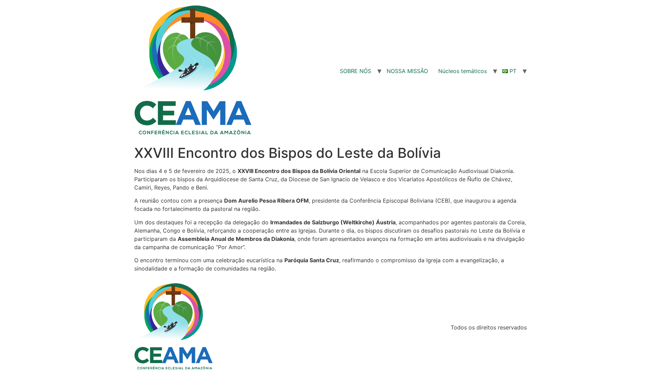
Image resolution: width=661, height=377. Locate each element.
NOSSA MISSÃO (407, 71)
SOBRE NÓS (355, 71)
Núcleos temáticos (462, 71)
